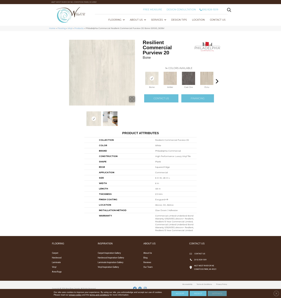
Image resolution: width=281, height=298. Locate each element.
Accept (180, 293)
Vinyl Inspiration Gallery (108, 267)
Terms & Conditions (204, 284)
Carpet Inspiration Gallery (109, 253)
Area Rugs (57, 272)
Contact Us (161, 98)
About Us (147, 253)
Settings (217, 293)
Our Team (148, 267)
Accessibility (187, 284)
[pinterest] (140, 289)
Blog (145, 257)
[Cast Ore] (188, 78)
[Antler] (170, 78)
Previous (67, 117)
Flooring (61, 28)
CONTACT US (199, 254)
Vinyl (70, 28)
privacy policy (75, 295)
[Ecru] (206, 78)
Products (78, 28)
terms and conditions (99, 295)
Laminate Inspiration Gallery (110, 262)
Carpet (55, 253)
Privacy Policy (221, 284)
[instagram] (145, 289)
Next (136, 117)
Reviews (147, 262)
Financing (198, 98)
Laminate (56, 262)
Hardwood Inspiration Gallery (111, 257)
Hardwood (56, 257)
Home (52, 28)
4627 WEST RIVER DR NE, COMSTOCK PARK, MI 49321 (74, 2)
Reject (198, 293)
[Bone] (152, 78)
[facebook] (135, 289)
